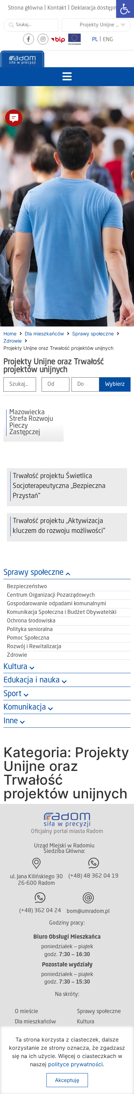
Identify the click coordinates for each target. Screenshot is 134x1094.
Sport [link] (12, 694)
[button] (67, 77)
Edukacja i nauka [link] (31, 680)
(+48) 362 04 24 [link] (40, 911)
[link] (125, 9)
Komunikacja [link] (24, 707)
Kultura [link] (15, 667)
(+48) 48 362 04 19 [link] (93, 876)
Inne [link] (10, 721)
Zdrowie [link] (12, 341)
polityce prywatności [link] (75, 1064)
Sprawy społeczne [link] (93, 333)
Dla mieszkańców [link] (44, 333)
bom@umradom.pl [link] (88, 911)
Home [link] (9, 333)
